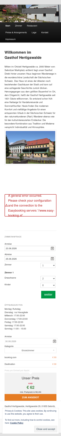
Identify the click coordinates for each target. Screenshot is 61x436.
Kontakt (44, 32)
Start (7, 25)
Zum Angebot (30, 397)
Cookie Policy (16, 422)
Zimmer (18, 25)
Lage (34, 32)
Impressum (10, 39)
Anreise (8, 243)
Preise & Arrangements (16, 32)
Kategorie (9, 346)
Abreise (8, 254)
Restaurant (32, 25)
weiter (48, 294)
